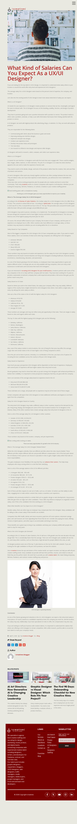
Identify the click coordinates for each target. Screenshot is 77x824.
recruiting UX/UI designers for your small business (37, 271)
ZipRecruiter (47, 203)
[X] (53, 794)
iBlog (38, 636)
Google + (20, 645)
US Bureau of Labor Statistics (27, 201)
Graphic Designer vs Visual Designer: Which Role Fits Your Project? (41, 693)
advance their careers (51, 462)
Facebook (9, 645)
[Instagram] (65, 794)
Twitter (12, 645)
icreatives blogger (27, 636)
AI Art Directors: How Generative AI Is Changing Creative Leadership (17, 693)
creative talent (52, 555)
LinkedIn (16, 645)
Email (24, 645)
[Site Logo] (17, 9)
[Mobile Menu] (74, 3)
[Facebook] (47, 794)
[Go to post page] (18, 677)
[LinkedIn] (71, 794)
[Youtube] (59, 794)
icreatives (25, 184)
